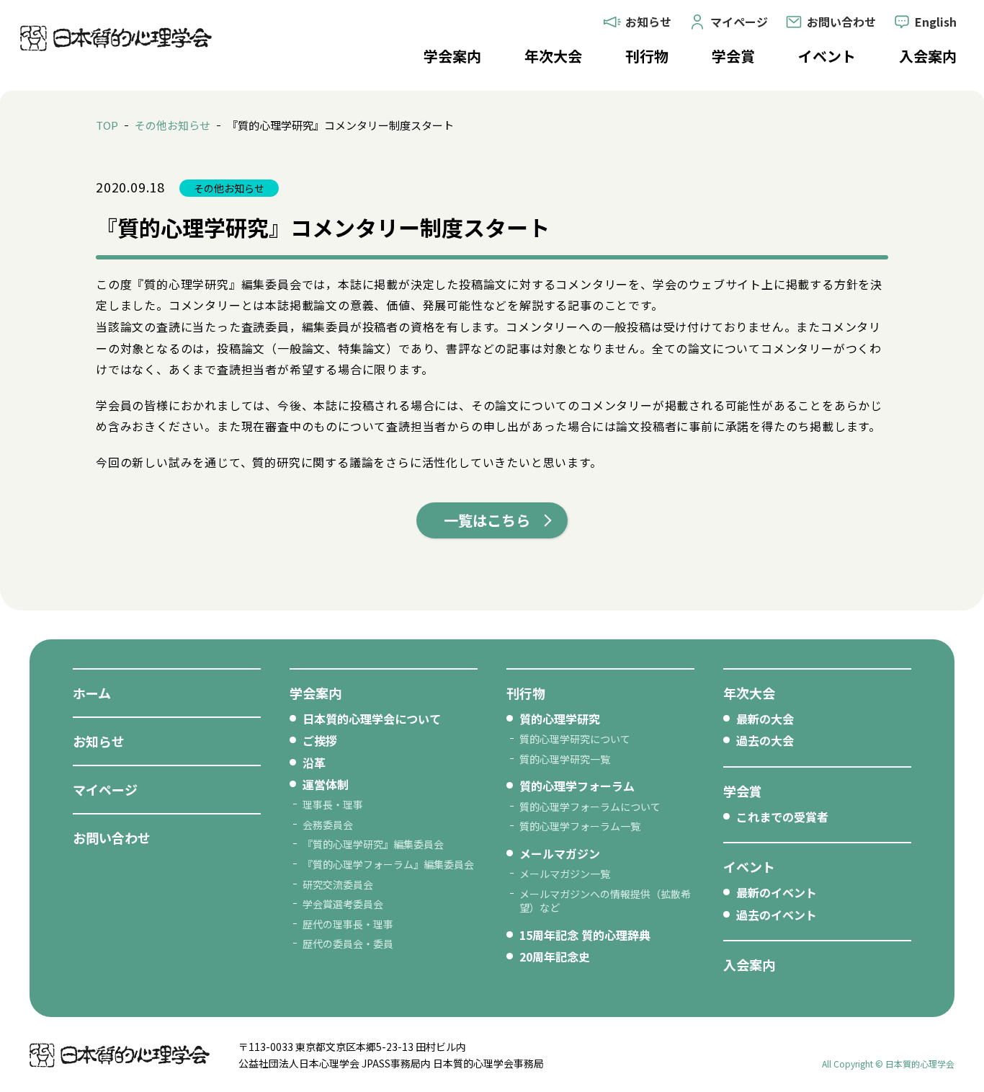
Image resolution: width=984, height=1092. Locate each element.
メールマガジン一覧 (564, 873)
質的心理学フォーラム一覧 (579, 826)
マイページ (105, 789)
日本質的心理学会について (372, 718)
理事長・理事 (333, 804)
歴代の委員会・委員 (348, 943)
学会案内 (452, 55)
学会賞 (733, 55)
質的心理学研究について (574, 739)
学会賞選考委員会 (343, 904)
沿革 (314, 762)
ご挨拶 (320, 740)
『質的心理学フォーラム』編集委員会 (388, 864)
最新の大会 (765, 718)
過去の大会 (765, 740)
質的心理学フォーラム (577, 785)
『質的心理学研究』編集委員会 (373, 844)
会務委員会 (328, 824)
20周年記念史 (554, 956)
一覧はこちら (487, 520)
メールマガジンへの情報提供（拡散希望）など (605, 901)
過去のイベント (776, 914)
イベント (827, 55)
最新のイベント (776, 892)
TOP (107, 125)
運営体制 (326, 784)
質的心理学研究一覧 (564, 759)
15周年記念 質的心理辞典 (584, 935)
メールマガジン (559, 853)
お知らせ (99, 741)
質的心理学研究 (559, 718)
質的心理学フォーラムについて (590, 806)
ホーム (92, 692)
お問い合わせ (112, 837)
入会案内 (928, 55)
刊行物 (646, 55)
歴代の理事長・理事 (348, 924)
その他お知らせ (172, 125)
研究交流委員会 (338, 884)
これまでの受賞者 (782, 816)
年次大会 (553, 55)
